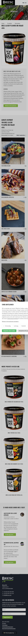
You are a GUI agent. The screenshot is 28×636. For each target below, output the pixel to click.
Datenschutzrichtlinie (12, 318)
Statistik (23, 326)
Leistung (16, 326)
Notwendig (8, 326)
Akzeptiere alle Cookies (9, 330)
